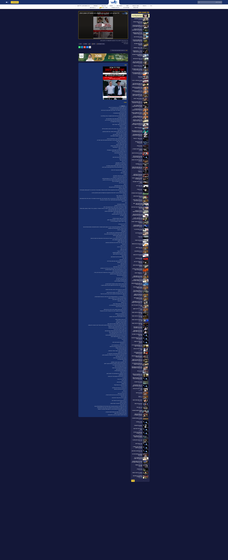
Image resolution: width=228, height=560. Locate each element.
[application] (103, 25)
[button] (103, 25)
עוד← (133, 480)
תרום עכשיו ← (15, 2)
